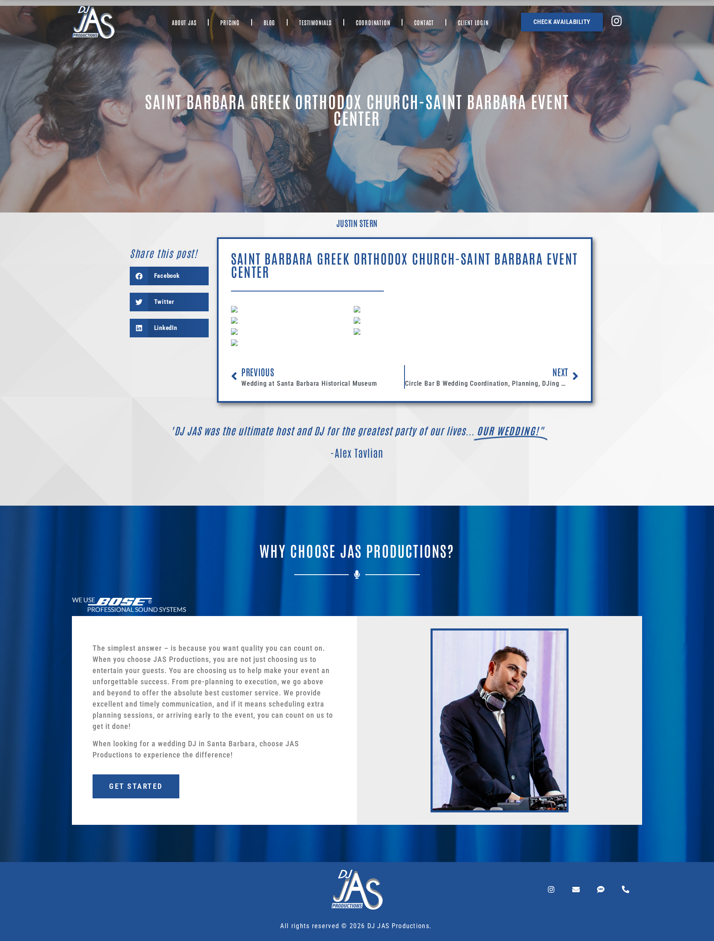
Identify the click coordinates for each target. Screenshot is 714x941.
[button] (169, 276)
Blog (269, 22)
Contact (424, 22)
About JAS (184, 22)
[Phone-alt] (625, 889)
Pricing (230, 22)
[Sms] (600, 889)
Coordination (373, 22)
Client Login (473, 22)
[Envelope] (576, 889)
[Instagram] (551, 889)
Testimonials (315, 22)
